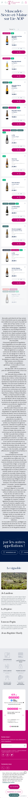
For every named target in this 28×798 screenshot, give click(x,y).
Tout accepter (14, 786)
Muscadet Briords (16, 61)
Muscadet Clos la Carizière (16, 86)
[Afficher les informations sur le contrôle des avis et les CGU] (23, 702)
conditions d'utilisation (6, 751)
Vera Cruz (14, 159)
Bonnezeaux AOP (11, 552)
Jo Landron (7, 593)
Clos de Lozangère (16, 229)
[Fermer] (25, 773)
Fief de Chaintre (16, 268)
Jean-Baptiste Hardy (11, 633)
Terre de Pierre (16, 182)
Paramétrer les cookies (14, 792)
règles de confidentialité (22, 750)
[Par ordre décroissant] (18, 29)
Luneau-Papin (8, 622)
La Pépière (6, 609)
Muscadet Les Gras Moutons (17, 37)
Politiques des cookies (8, 782)
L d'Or (13, 135)
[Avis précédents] (5, 715)
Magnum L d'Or (16, 294)
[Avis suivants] (23, 715)
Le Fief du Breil (16, 206)
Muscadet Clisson (16, 110)
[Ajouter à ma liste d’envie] (25, 33)
